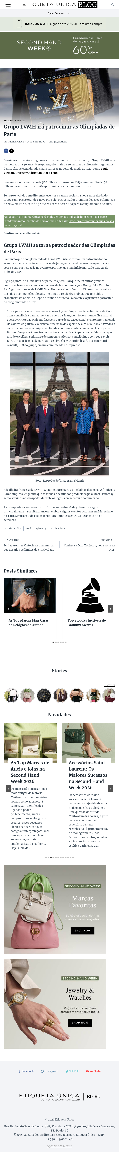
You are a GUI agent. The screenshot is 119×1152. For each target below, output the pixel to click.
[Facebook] (6, 151)
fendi (28, 528)
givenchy (40, 528)
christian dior (13, 528)
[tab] (53, 642)
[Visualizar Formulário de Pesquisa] (112, 4)
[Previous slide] (8, 788)
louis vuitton (58, 528)
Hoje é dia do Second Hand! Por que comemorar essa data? (88, 772)
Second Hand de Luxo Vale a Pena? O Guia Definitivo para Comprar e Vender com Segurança (30, 778)
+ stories (109, 685)
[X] (11, 151)
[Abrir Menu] (8, 5)
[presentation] (30, 595)
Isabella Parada (16, 141)
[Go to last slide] (8, 609)
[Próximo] (110, 609)
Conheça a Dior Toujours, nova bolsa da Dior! (89, 545)
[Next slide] (110, 788)
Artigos (8, 120)
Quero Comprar (56, 13)
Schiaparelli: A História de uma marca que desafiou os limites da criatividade (29, 545)
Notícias (20, 120)
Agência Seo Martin (59, 1146)
